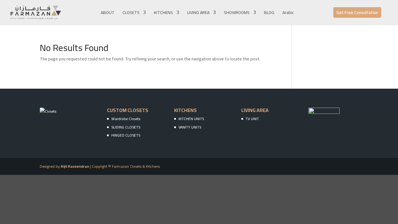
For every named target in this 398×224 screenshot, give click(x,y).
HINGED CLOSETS (125, 135)
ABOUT (107, 13)
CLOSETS (131, 13)
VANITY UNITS (189, 127)
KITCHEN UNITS (191, 118)
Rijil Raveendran (75, 166)
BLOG (269, 13)
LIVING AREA (198, 13)
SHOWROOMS (237, 13)
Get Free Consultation (357, 12)
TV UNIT (252, 118)
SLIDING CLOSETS (125, 127)
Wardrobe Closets (125, 118)
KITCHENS (163, 13)
